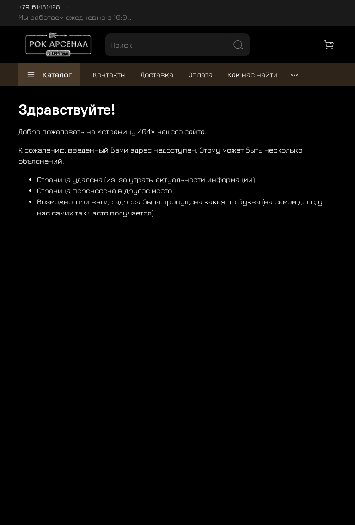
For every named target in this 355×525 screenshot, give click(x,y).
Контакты (109, 74)
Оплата (200, 74)
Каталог (57, 74)
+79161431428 (39, 7)
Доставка (157, 74)
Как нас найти (252, 74)
